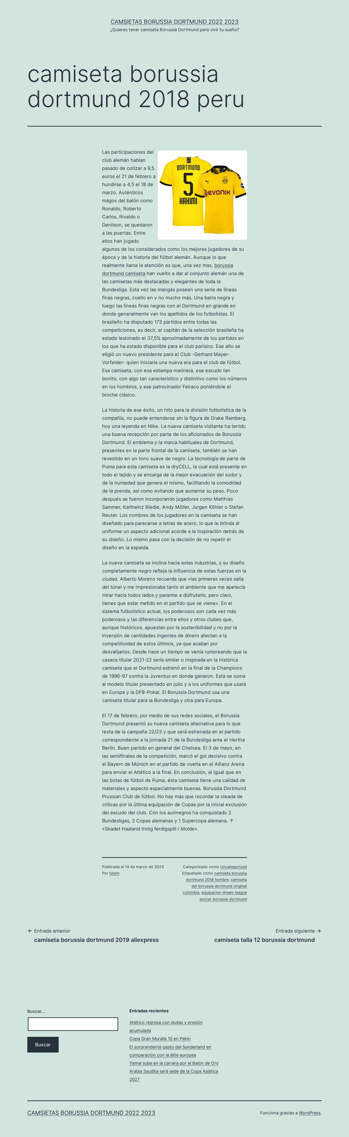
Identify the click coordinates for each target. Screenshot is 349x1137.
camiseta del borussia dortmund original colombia (215, 886)
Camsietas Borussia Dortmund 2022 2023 (175, 21)
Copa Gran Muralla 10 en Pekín (160, 1038)
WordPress (310, 1112)
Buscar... (36, 1011)
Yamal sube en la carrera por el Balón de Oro (174, 1063)
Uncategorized (233, 866)
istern (114, 873)
